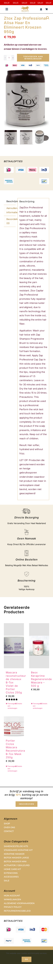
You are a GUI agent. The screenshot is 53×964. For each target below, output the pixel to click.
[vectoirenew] (25, 7)
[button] (47, 17)
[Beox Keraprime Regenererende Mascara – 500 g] (39, 645)
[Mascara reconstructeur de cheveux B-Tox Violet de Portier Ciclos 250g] (14, 645)
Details (19, 704)
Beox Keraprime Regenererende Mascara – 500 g (41, 679)
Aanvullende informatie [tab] (11, 210)
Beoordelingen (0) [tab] (11, 221)
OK (26, 959)
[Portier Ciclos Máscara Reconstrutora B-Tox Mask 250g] (14, 726)
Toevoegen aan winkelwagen (33, 57)
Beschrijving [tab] (11, 201)
